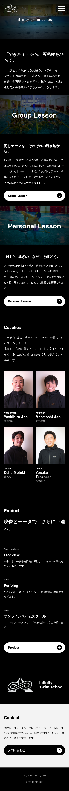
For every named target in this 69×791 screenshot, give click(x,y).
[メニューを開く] (61, 8)
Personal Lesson (19, 301)
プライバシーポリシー (34, 775)
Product (13, 647)
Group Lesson (17, 196)
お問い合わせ (16, 750)
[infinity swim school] (11, 8)
